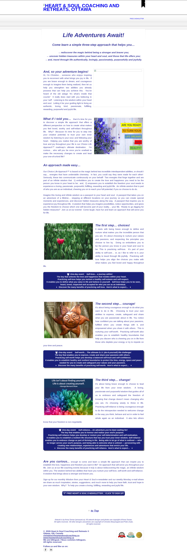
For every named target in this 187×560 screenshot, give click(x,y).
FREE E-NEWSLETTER (137, 18)
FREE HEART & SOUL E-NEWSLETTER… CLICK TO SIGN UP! (95, 493)
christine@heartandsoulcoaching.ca (61, 535)
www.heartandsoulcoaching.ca (58, 538)
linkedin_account (51, 550)
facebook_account (45, 550)
